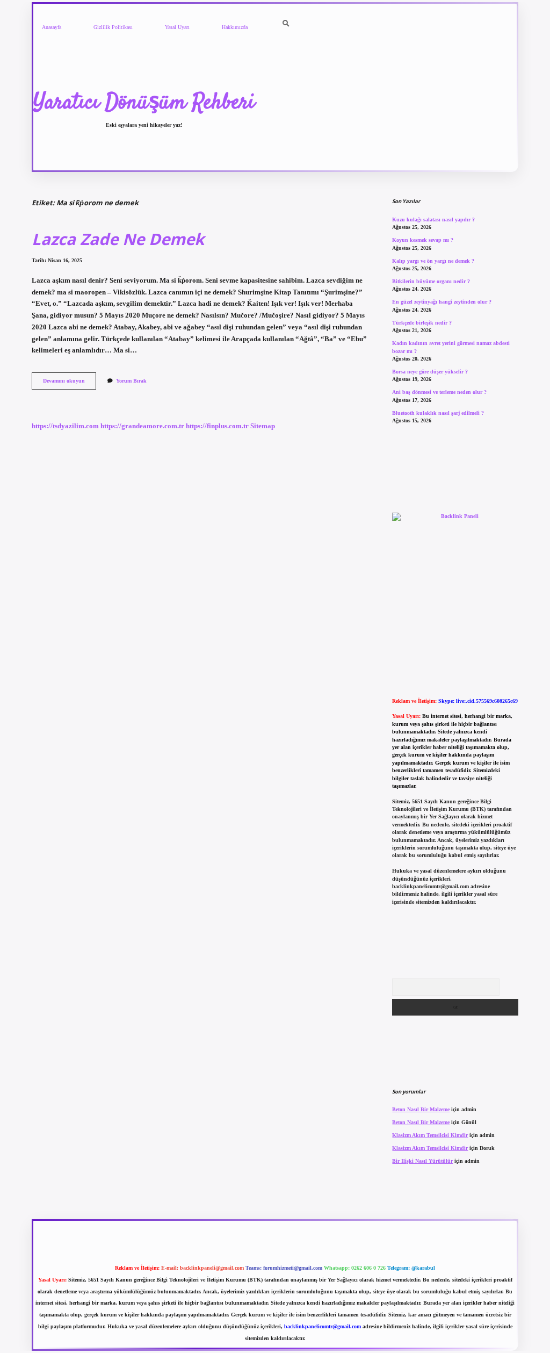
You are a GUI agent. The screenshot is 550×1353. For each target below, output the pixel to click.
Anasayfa (51, 27)
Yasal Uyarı (177, 27)
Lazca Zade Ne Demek (118, 239)
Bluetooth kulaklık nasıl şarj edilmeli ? (438, 413)
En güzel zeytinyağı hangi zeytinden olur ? (441, 302)
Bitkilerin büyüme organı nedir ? (431, 281)
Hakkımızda (235, 27)
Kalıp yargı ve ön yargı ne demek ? (433, 261)
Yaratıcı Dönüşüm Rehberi (144, 103)
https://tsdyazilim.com (65, 426)
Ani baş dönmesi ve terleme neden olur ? (439, 392)
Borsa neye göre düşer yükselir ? (430, 372)
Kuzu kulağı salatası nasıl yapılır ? (433, 219)
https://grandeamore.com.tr (142, 426)
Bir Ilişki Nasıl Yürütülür (422, 1161)
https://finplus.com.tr (217, 426)
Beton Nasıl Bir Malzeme (421, 1109)
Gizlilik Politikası (113, 27)
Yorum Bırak (131, 381)
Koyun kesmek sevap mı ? (422, 240)
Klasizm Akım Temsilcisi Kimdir (430, 1135)
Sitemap (262, 426)
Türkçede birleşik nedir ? (422, 323)
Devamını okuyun (69, 383)
